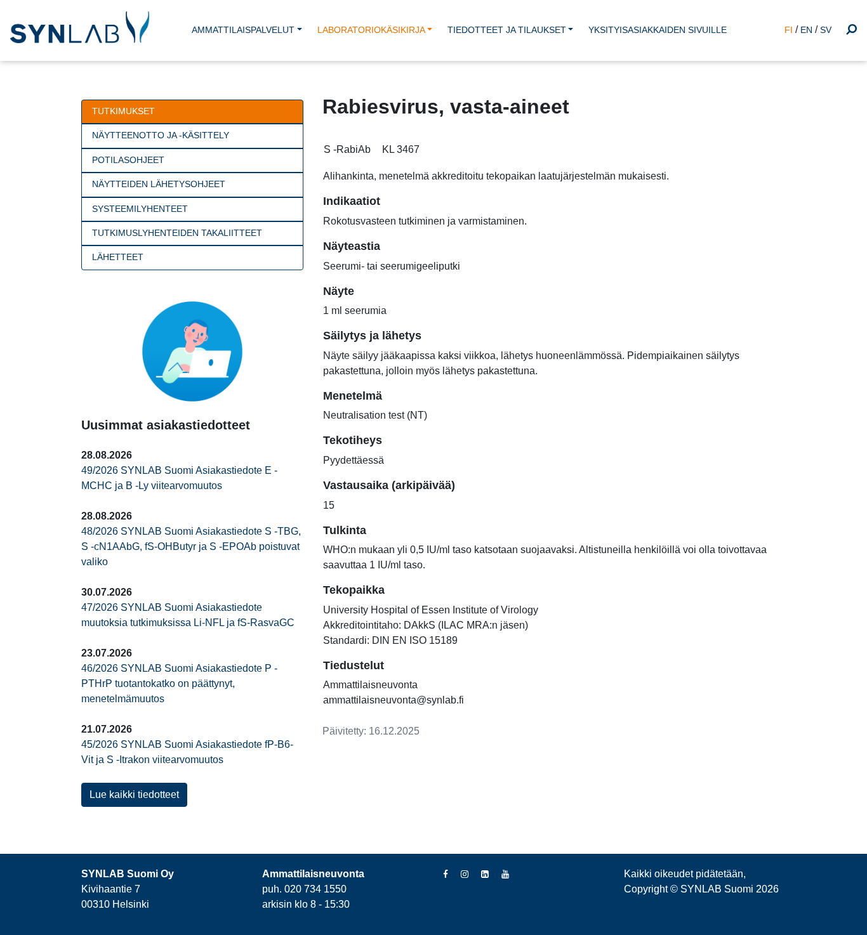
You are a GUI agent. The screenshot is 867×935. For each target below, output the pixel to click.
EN (806, 30)
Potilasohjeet (128, 160)
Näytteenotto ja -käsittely (160, 135)
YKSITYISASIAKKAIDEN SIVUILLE (657, 30)
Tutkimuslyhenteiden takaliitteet (177, 233)
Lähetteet (117, 257)
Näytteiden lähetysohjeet (158, 184)
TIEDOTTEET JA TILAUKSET (506, 30)
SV (825, 30)
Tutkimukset (123, 111)
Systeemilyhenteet (140, 209)
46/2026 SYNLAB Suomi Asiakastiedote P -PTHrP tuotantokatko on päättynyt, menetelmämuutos (179, 683)
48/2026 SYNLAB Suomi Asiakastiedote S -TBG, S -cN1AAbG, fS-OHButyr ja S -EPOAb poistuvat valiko (191, 546)
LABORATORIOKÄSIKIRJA (371, 30)
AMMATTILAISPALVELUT (243, 30)
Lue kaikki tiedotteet (134, 794)
